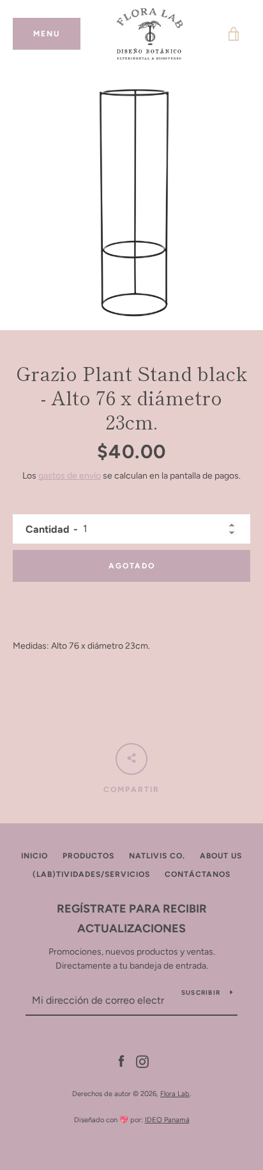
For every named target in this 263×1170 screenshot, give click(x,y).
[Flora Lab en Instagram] (142, 1060)
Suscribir (200, 992)
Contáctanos (197, 874)
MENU (56, 33)
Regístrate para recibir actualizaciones (132, 918)
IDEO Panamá (167, 1119)
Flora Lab (175, 1093)
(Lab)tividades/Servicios (91, 874)
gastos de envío (69, 475)
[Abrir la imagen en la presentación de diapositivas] (131, 199)
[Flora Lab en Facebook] (121, 1060)
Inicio (34, 855)
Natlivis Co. (157, 855)
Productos (88, 855)
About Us (221, 855)
